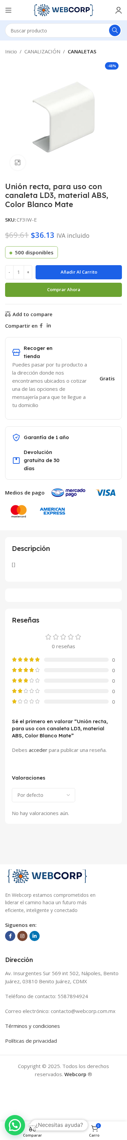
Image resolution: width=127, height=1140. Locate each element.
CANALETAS (82, 51)
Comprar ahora (63, 289)
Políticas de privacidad (31, 1040)
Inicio (11, 51)
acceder (38, 749)
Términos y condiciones (32, 1025)
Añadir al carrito (79, 272)
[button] (15, 1125)
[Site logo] (63, 9)
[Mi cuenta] (118, 10)
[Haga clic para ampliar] (17, 162)
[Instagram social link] (22, 936)
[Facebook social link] (41, 325)
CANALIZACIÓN (42, 51)
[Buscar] (115, 30)
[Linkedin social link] (49, 325)
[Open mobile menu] (8, 10)
